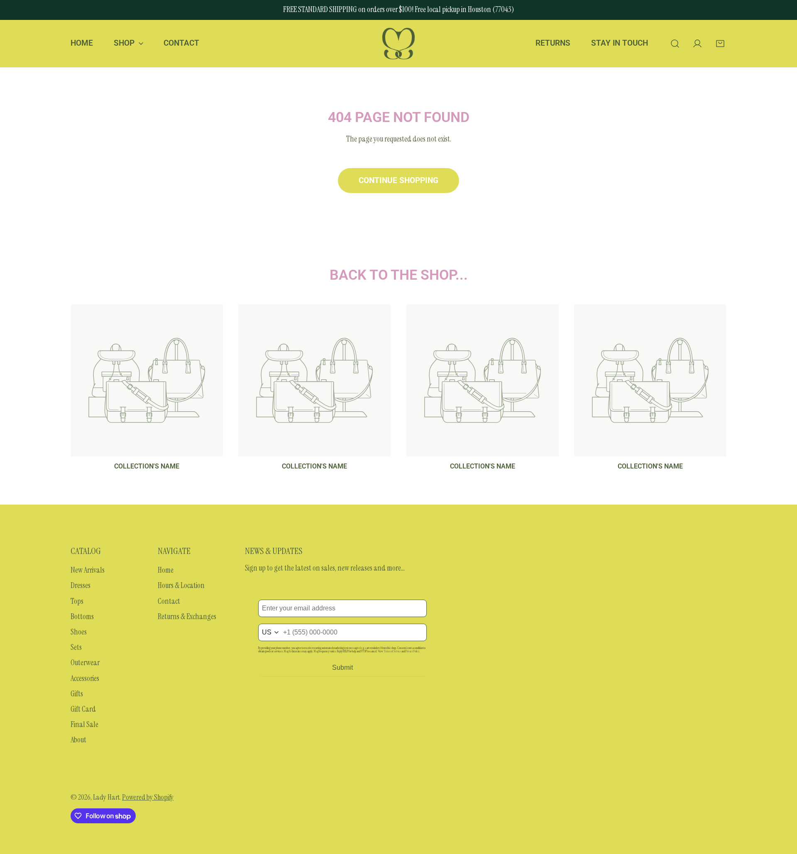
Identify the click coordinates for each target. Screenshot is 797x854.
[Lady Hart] (398, 43)
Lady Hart (106, 797)
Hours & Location (181, 585)
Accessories (85, 678)
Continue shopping (398, 180)
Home (166, 570)
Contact (169, 601)
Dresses (80, 585)
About (78, 740)
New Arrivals (88, 570)
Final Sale (84, 725)
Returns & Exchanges (187, 617)
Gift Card (83, 709)
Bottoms (82, 617)
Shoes (79, 632)
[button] (720, 43)
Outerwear (85, 663)
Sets (76, 647)
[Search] (674, 43)
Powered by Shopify (148, 797)
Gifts (77, 694)
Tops (77, 601)
